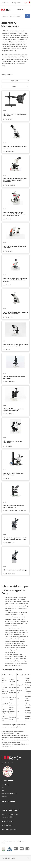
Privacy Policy (16, 841)
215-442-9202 (7, 825)
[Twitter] (5, 763)
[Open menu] (2, 806)
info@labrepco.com (9, 829)
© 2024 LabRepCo (7, 841)
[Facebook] (2, 763)
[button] (27, 9)
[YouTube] (11, 763)
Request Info (17, 3)
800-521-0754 (6, 3)
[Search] (27, 16)
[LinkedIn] (8, 763)
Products (20, 10)
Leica (4, 110)
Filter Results (8, 858)
